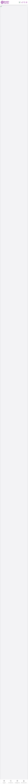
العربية (4, 783)
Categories (17, 783)
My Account (24, 783)
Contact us (10, 783)
